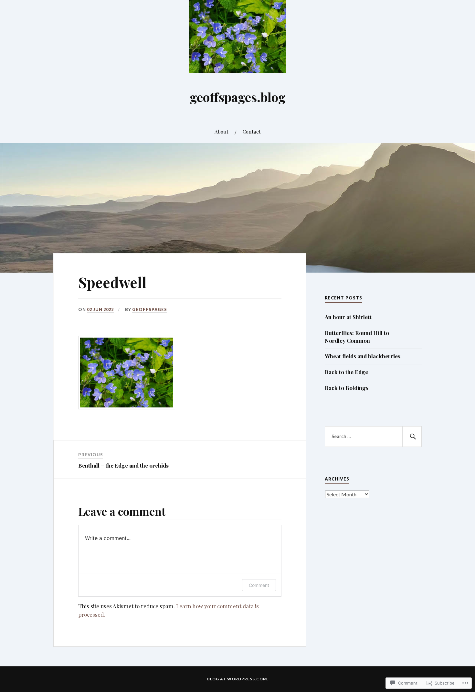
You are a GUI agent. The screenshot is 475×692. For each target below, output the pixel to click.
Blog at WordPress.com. (237, 678)
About (221, 131)
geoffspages (149, 309)
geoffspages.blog (238, 97)
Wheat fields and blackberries (362, 356)
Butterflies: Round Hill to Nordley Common (357, 336)
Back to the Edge (346, 371)
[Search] (412, 436)
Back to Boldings (346, 387)
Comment (259, 585)
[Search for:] (373, 436)
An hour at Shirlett (348, 316)
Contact (252, 131)
